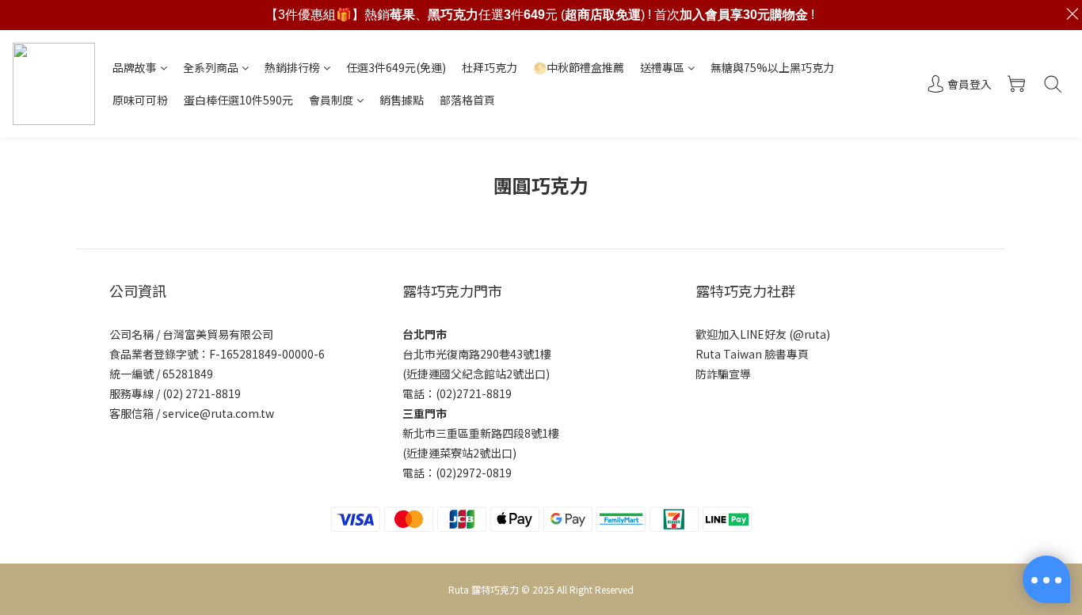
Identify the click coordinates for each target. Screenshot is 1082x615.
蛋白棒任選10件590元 (238, 100)
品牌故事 (134, 67)
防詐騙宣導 (723, 374)
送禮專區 (662, 67)
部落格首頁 (467, 100)
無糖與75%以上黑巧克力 (772, 67)
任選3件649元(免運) (396, 67)
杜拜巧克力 (489, 67)
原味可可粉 (140, 100)
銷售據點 (401, 100)
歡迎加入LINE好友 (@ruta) (762, 334)
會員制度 (331, 100)
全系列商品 (210, 67)
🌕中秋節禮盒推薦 (578, 67)
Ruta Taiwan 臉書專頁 (752, 354)
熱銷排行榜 (292, 67)
